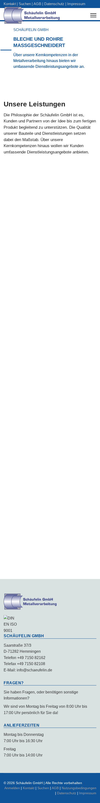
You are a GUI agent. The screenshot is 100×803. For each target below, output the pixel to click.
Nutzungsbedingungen (79, 788)
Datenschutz (54, 4)
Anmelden (12, 788)
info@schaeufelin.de (34, 670)
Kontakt (10, 4)
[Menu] (93, 15)
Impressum (76, 4)
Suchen (25, 4)
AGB (37, 4)
